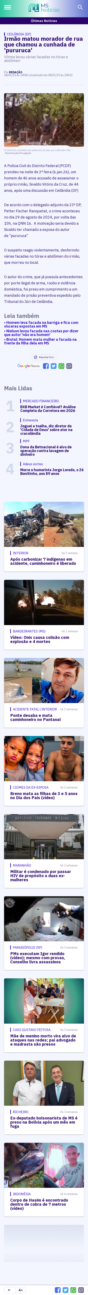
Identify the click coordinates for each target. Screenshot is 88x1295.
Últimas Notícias (44, 21)
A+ (21, 1290)
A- (9, 1290)
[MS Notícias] (44, 8)
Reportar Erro (46, 357)
